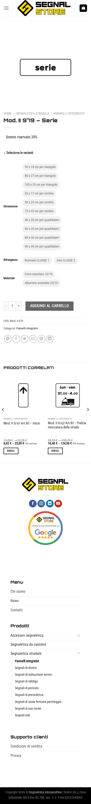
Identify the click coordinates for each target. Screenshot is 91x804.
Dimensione (11, 206)
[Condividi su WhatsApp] (8, 339)
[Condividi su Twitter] (24, 339)
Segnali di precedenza (29, 695)
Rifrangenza (11, 259)
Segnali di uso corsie (28, 709)
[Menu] (6, 8)
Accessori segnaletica (26, 635)
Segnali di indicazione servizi (33, 675)
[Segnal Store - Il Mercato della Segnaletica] (44, 8)
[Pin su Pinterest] (41, 339)
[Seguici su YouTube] (58, 504)
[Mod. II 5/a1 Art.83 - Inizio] (23, 395)
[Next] (87, 419)
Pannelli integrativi (69, 113)
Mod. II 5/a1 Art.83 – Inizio (22, 423)
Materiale (9, 278)
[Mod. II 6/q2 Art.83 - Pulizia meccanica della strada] (68, 395)
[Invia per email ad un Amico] (33, 339)
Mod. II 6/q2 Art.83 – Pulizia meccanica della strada (67, 425)
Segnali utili (22, 715)
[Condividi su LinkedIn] (50, 339)
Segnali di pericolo (26, 688)
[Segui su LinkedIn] (50, 504)
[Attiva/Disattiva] (78, 635)
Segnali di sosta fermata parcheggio (38, 702)
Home (8, 113)
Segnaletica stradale (32, 113)
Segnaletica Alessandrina (45, 792)
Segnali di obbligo (26, 681)
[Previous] (3, 419)
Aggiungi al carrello (49, 306)
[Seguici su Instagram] (41, 504)
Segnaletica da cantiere (28, 644)
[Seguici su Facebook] (33, 504)
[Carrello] (83, 8)
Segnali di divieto (26, 668)
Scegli (11, 450)
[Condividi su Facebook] (16, 339)
